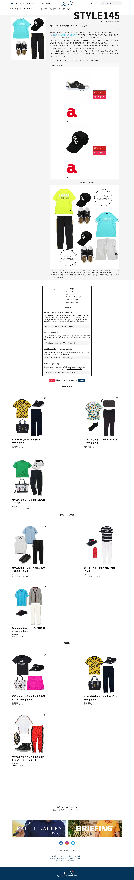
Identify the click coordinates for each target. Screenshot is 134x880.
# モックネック (95, 60)
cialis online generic (50, 352)
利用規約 (69, 856)
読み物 (48, 3)
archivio (36, 9)
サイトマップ (60, 860)
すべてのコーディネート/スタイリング (21, 9)
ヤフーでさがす (99, 97)
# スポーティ (62, 60)
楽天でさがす (98, 92)
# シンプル (70, 60)
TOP (6, 9)
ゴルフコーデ (40, 3)
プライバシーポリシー (57, 856)
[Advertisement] (64, 423)
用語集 (71, 858)
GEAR (60, 850)
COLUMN (73, 850)
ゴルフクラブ (19, 3)
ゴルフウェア (30, 3)
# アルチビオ (77, 60)
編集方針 (63, 858)
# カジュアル (54, 60)
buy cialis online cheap (51, 337)
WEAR (66, 850)
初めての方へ (54, 858)
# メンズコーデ (86, 60)
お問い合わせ (71, 860)
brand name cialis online (74, 369)
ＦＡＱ (79, 858)
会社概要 (77, 856)
